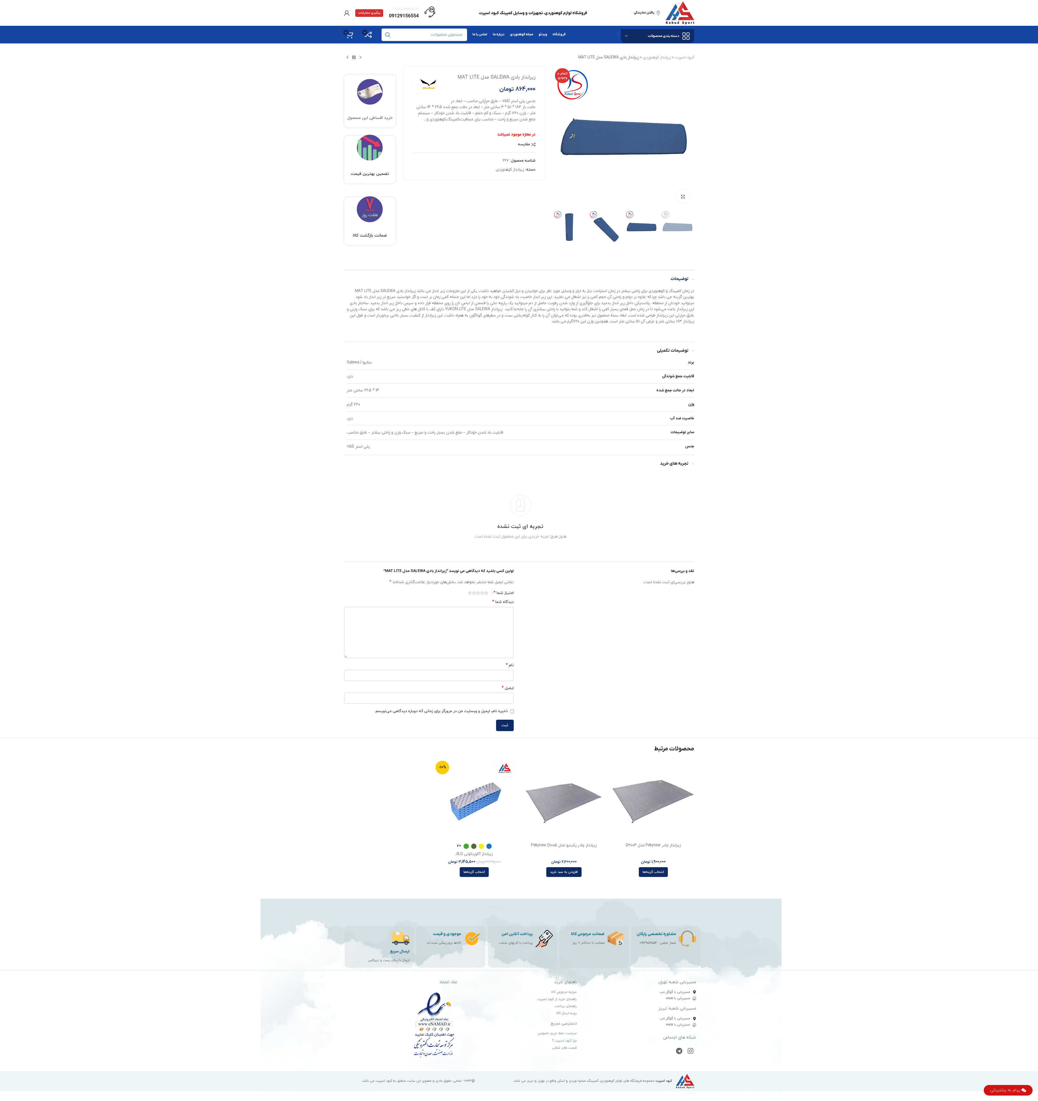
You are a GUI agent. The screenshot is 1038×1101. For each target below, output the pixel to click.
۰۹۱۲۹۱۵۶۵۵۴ (648, 943)
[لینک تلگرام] (679, 1051)
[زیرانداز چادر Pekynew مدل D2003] (653, 799)
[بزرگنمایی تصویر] (683, 196)
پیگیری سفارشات (369, 13)
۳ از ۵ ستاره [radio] (478, 593)
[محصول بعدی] (347, 57)
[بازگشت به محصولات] (354, 57)
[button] (564, 872)
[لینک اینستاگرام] (690, 1051)
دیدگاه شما (503, 602)
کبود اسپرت (684, 57)
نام (510, 665)
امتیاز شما (504, 593)
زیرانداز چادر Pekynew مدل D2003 (653, 845)
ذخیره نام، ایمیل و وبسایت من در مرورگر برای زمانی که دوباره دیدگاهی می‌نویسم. (441, 711)
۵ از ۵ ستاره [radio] (470, 593)
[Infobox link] (412, 13)
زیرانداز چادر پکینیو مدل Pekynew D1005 (564, 845)
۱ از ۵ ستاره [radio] (486, 593)
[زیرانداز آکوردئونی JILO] (474, 799)
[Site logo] (680, 12)
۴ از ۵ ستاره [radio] (474, 593)
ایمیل (508, 688)
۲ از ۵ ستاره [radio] (482, 593)
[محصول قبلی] (360, 57)
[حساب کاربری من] (346, 13)
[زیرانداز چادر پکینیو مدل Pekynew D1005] (564, 799)
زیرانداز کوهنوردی (657, 57)
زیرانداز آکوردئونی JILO (474, 854)
